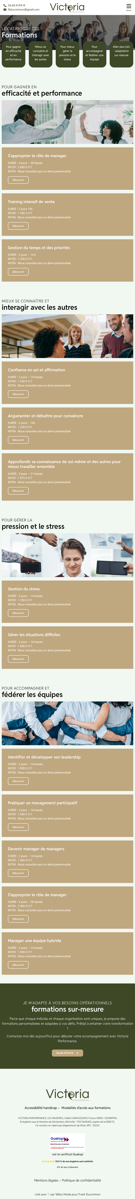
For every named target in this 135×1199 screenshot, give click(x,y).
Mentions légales (46, 1180)
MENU (128, 10)
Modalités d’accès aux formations (86, 1108)
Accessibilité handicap (41, 1108)
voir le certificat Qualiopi (67, 1154)
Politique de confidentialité (81, 1180)
